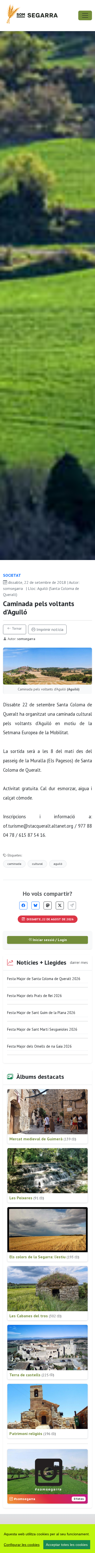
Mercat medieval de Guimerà (42, 1138)
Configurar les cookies (22, 1545)
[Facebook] (23, 905)
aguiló (57, 864)
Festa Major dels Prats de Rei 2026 (34, 995)
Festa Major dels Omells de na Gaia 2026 (39, 1046)
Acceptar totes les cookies (67, 1545)
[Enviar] (72, 905)
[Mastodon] (48, 905)
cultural (37, 864)
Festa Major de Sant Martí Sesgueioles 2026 (42, 1029)
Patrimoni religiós (32, 1433)
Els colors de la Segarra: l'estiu (44, 1256)
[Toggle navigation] (85, 15)
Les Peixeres (26, 1197)
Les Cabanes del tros (35, 1315)
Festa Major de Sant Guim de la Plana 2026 (41, 1012)
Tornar (16, 628)
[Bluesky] (35, 905)
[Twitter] (60, 905)
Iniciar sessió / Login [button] (49, 940)
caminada (14, 864)
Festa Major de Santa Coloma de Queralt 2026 (43, 978)
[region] (47, 1538)
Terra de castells (31, 1374)
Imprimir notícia (49, 629)
